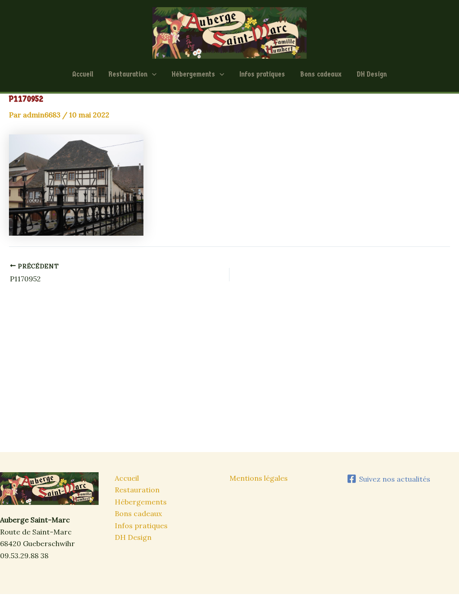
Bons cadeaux (321, 74)
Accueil (82, 74)
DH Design (372, 74)
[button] (151, 74)
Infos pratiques (262, 74)
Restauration (127, 74)
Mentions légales (259, 478)
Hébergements (193, 74)
